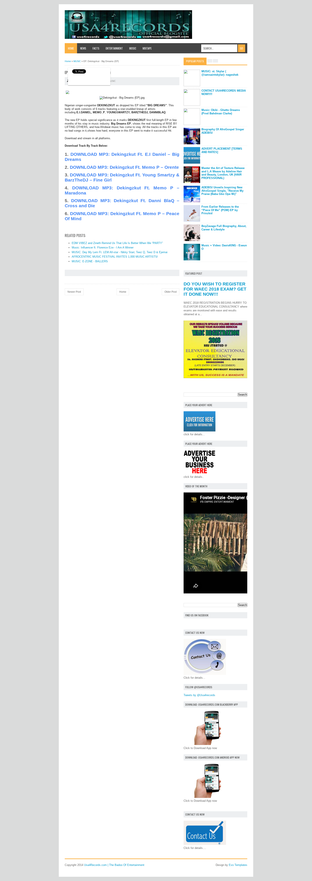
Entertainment (114, 48)
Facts (96, 48)
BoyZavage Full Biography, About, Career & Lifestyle (223, 227)
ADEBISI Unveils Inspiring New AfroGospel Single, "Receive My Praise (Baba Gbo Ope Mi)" (222, 191)
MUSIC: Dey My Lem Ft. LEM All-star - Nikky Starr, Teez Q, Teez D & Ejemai (119, 252)
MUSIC (112, 81)
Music (132, 48)
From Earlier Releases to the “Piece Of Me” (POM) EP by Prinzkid (220, 210)
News (83, 48)
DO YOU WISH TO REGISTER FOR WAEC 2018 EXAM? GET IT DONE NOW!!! (215, 289)
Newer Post (74, 291)
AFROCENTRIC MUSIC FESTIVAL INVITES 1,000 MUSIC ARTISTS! (115, 256)
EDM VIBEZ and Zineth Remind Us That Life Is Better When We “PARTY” (117, 243)
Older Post (170, 291)
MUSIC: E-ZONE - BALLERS (90, 261)
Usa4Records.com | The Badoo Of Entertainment (114, 865)
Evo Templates (238, 865)
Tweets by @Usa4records (199, 695)
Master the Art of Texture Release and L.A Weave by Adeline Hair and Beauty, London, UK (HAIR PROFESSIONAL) (223, 173)
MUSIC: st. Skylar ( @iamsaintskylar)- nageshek (219, 73)
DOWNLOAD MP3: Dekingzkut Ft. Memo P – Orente (124, 167)
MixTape (147, 48)
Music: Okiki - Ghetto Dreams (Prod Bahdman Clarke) (220, 111)
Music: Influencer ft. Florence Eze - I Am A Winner (103, 247)
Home (71, 48)
